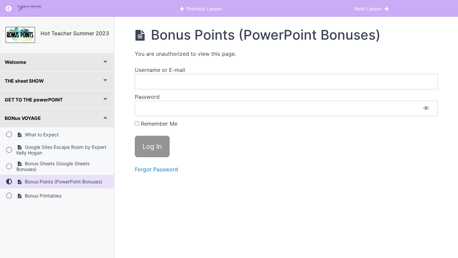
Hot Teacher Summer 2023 (75, 33)
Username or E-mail (160, 70)
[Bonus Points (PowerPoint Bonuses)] (20, 35)
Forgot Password (156, 169)
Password (147, 96)
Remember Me (158, 123)
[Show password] (426, 108)
